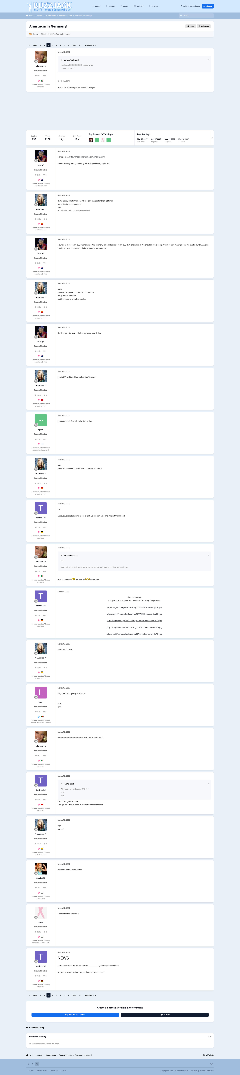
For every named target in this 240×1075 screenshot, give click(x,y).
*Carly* (40, 165)
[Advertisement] (120, 110)
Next (74, 45)
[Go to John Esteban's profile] (108, 140)
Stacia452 (40, 878)
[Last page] (80, 45)
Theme (30, 1071)
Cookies (63, 1071)
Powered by (202, 1071)
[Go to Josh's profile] (91, 140)
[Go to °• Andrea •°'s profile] (40, 200)
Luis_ (40, 702)
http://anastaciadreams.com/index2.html (87, 157)
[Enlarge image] (72, 579)
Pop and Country (63, 34)
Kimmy (36, 34)
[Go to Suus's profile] (103, 140)
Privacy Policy (42, 1071)
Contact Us (54, 1071)
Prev (35, 45)
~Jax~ (40, 429)
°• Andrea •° (40, 209)
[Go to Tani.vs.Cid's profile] (40, 508)
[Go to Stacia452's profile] (40, 869)
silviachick (41, 66)
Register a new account (75, 1015)
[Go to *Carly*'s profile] (40, 156)
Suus (40, 922)
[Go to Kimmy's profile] (30, 34)
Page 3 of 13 (90, 45)
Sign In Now (165, 1015)
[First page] (29, 45)
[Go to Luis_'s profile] (40, 692)
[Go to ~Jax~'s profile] (97, 140)
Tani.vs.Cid (41, 517)
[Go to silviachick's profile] (40, 57)
